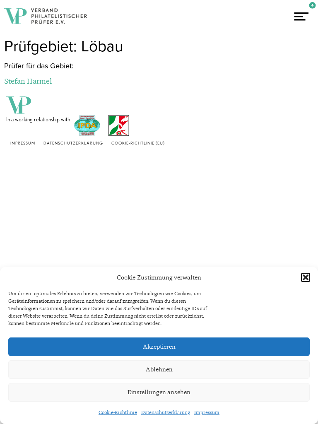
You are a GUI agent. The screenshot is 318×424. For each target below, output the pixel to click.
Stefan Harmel (28, 81)
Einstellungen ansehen (159, 392)
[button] (305, 277)
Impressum (206, 412)
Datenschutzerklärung (165, 412)
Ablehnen (159, 369)
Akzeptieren (159, 346)
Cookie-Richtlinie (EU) (138, 142)
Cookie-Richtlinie (118, 412)
